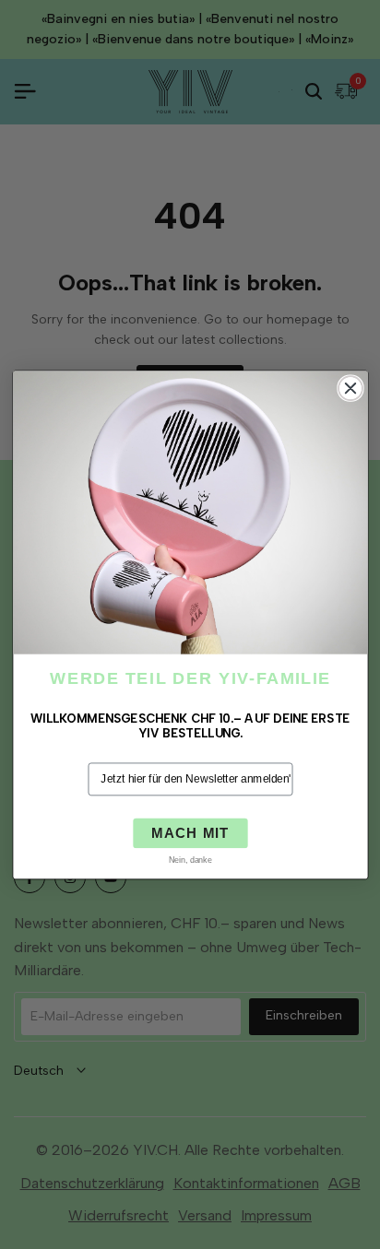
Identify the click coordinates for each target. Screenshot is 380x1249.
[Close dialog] (350, 388)
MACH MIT (190, 833)
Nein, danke (189, 860)
